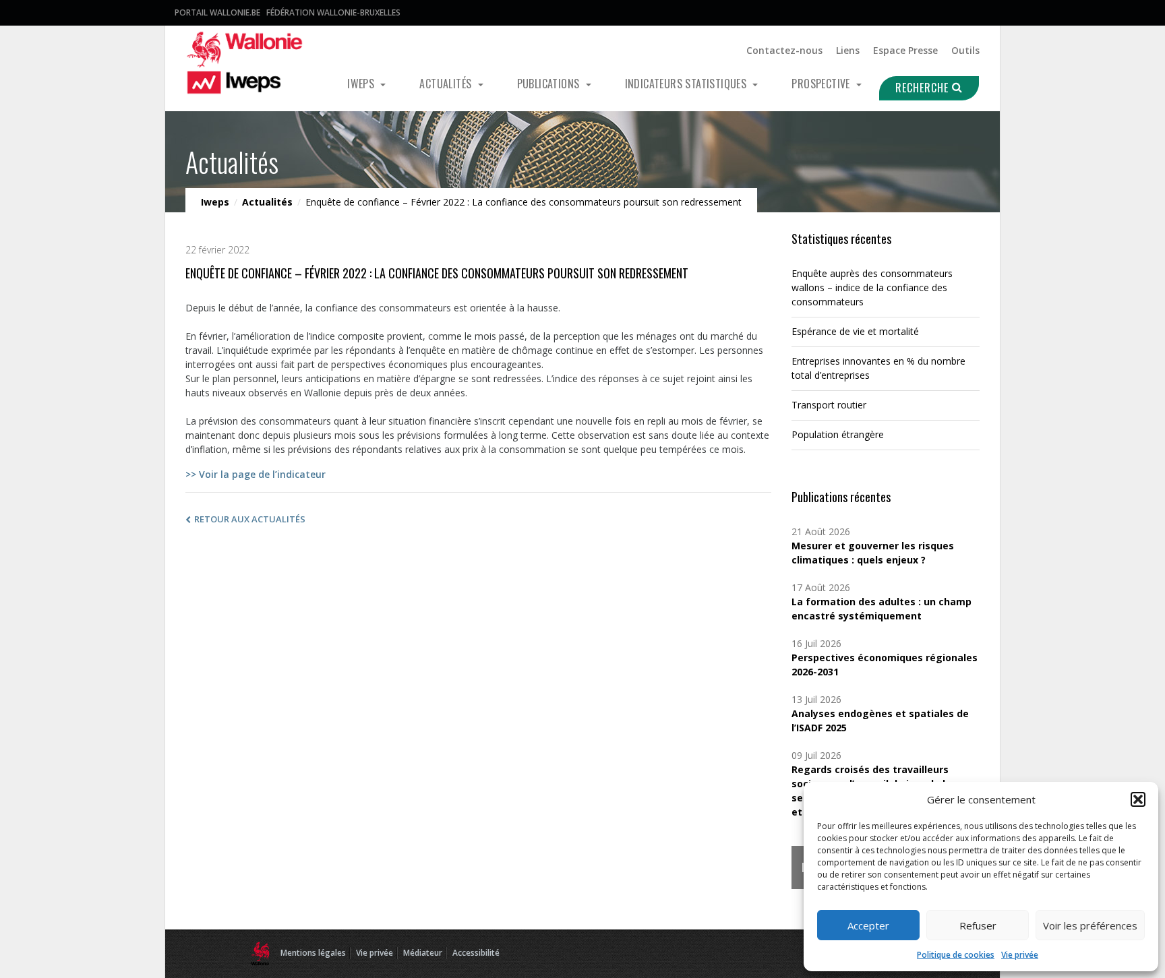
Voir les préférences (1090, 925)
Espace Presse (905, 50)
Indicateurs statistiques (687, 83)
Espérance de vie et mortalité (855, 331)
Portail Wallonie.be (217, 12)
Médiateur (422, 952)
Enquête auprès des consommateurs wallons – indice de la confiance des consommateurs (872, 287)
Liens (848, 50)
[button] (1138, 799)
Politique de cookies (955, 954)
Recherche (923, 88)
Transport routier (828, 404)
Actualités (446, 83)
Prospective (822, 83)
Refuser (977, 925)
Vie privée (1019, 954)
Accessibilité (476, 952)
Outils (965, 50)
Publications (549, 83)
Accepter (868, 925)
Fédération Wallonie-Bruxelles (333, 12)
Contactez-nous (784, 50)
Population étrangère (837, 434)
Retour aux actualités (249, 519)
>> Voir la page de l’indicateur (255, 474)
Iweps (362, 83)
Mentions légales (313, 952)
